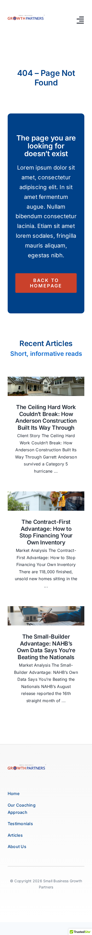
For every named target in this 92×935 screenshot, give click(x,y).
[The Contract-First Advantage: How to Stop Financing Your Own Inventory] (46, 501)
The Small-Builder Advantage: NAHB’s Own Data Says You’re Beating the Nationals (46, 646)
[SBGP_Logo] (26, 16)
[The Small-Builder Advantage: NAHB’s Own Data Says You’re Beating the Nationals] (46, 615)
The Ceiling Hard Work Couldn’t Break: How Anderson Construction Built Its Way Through (45, 417)
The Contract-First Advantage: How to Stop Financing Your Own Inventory (46, 531)
